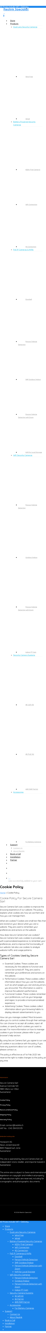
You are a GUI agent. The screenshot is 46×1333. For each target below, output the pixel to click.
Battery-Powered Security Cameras (26, 1241)
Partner (8, 1326)
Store (7, 1226)
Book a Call (10, 1320)
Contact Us (15, 1314)
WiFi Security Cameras (20, 1275)
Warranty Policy (6, 1119)
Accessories (15, 1305)
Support (8, 1311)
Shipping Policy (5, 1115)
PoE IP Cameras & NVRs (20, 1253)
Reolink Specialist (16, 9)
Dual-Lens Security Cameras (22, 1232)
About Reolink (16, 1317)
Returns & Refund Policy (9, 1110)
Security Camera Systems (21, 1293)
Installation (10, 1323)
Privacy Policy (5, 1105)
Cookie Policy (5, 1100)
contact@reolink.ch (14, 1125)
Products (9, 1229)
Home (2, 893)
